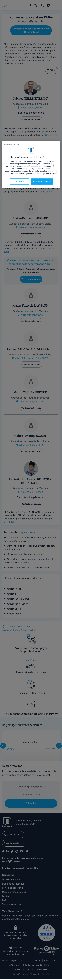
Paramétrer (20, 181)
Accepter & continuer (42, 181)
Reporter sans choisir (11, 144)
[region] (31, 164)
